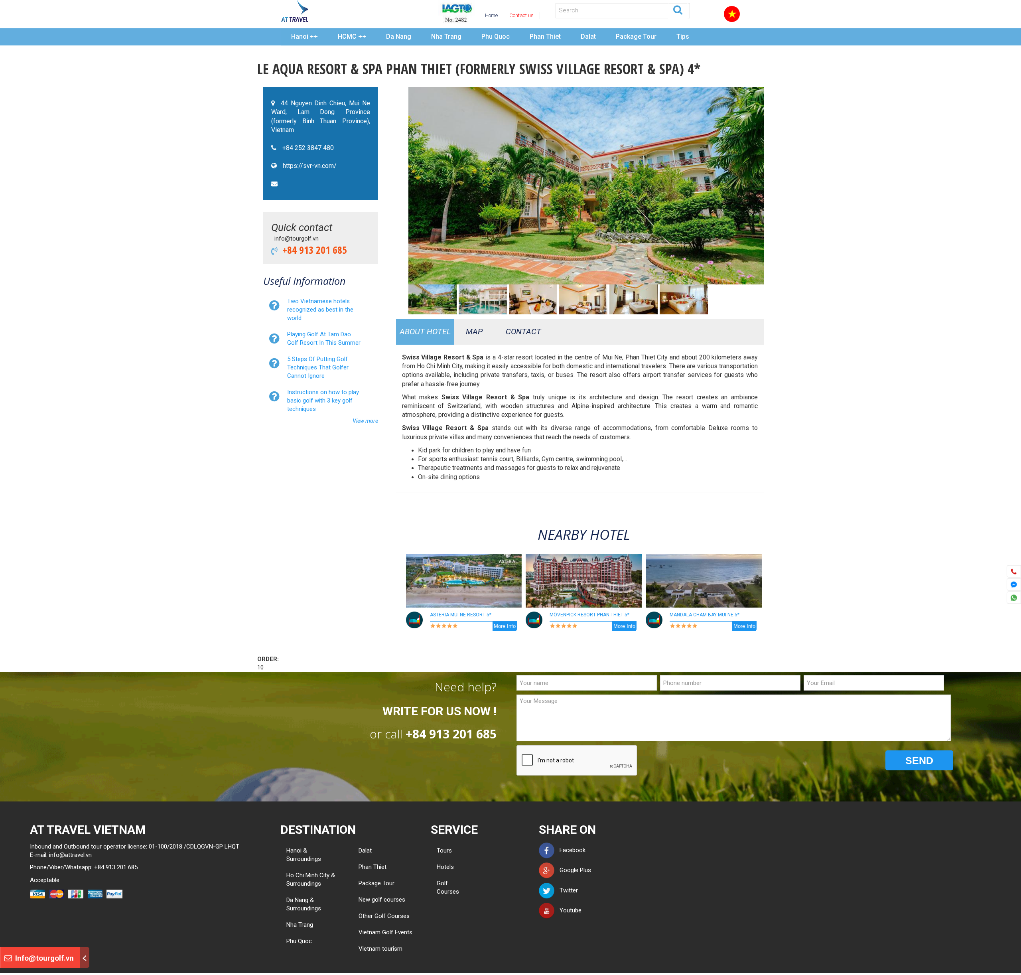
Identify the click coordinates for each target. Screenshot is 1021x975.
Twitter (566, 890)
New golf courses (382, 899)
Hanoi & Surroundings (303, 854)
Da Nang (398, 36)
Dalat (588, 36)
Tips (682, 36)
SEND (919, 760)
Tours (443, 850)
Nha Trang (446, 36)
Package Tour (636, 36)
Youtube (568, 910)
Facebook (570, 850)
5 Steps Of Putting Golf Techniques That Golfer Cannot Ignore (318, 367)
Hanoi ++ (304, 36)
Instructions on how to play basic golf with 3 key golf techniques (323, 400)
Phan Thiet (545, 36)
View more (365, 421)
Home (491, 15)
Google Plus (573, 870)
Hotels (443, 866)
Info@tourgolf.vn (43, 958)
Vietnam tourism (380, 948)
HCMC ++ (352, 36)
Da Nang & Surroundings (303, 904)
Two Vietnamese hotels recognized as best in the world (320, 310)
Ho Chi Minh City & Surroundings (310, 879)
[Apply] (678, 9)
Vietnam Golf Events (385, 932)
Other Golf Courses (384, 916)
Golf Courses (443, 887)
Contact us (521, 15)
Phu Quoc (495, 36)
